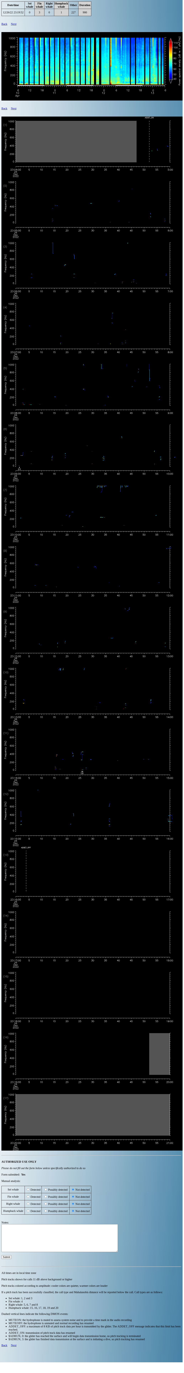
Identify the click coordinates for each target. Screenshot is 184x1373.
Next (13, 23)
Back (4, 23)
